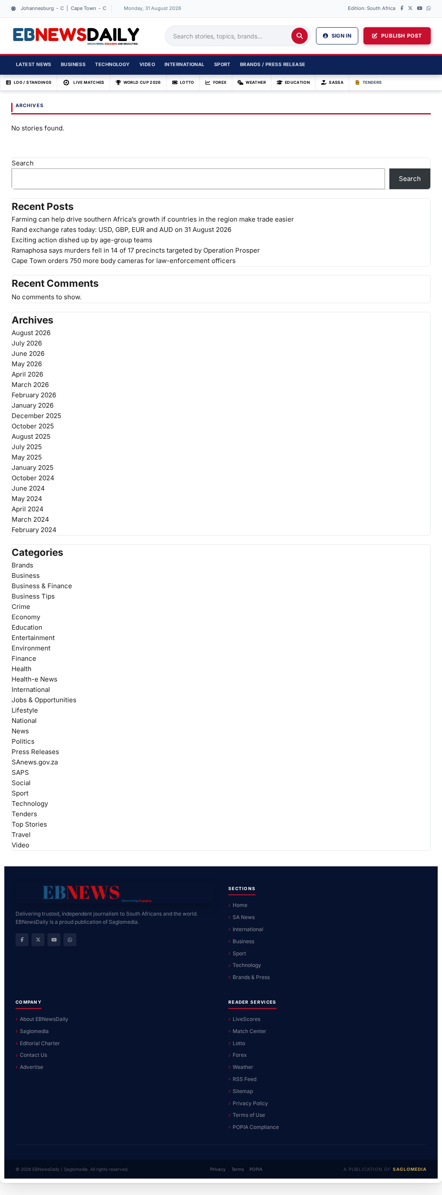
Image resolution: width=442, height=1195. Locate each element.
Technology (112, 64)
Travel (21, 834)
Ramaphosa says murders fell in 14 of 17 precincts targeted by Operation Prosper (136, 250)
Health (22, 669)
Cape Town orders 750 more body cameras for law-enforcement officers (124, 261)
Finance (24, 658)
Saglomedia (34, 1031)
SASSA (336, 82)
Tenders (372, 82)
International (184, 64)
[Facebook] (402, 9)
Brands (22, 565)
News (20, 731)
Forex (220, 82)
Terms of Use (249, 1115)
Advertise (31, 1067)
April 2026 (27, 374)
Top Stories (29, 824)
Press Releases (35, 752)
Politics (23, 741)
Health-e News (34, 679)
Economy (26, 617)
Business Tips (33, 596)
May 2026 (27, 364)
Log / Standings (32, 82)
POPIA (255, 1169)
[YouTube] (419, 9)
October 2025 (33, 426)
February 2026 (34, 395)
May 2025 (27, 457)
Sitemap (243, 1091)
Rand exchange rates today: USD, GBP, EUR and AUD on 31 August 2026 (121, 229)
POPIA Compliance (256, 1127)
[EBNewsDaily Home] (76, 35)
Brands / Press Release (273, 64)
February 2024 (34, 530)
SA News (244, 917)
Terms (237, 1169)
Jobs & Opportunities (44, 700)
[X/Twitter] (410, 9)
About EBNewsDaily (44, 1019)
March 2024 (30, 519)
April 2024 (28, 509)
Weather (256, 82)
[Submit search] (299, 36)
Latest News (33, 64)
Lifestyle (25, 710)
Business (73, 64)
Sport (222, 64)
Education (297, 82)
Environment (31, 648)
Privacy (218, 1169)
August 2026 (31, 333)
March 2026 (30, 384)
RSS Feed (244, 1079)
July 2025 (27, 447)
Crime (21, 606)
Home (240, 905)
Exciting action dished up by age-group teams (82, 240)
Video (147, 64)
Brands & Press (251, 977)
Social (21, 783)
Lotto (187, 82)
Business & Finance (42, 586)
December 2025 (36, 416)
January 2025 (33, 467)
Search (23, 163)
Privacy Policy (250, 1103)
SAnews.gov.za (35, 762)
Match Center (249, 1031)
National (24, 720)
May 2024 (27, 498)
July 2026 (27, 343)
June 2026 (28, 353)
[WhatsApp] (428, 9)
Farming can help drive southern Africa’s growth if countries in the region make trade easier (153, 219)
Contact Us (33, 1055)
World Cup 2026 (142, 82)
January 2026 (33, 405)
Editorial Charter (40, 1043)
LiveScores (246, 1019)
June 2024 (28, 488)
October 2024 (33, 478)
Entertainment (33, 638)
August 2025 (31, 436)
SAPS (20, 772)
